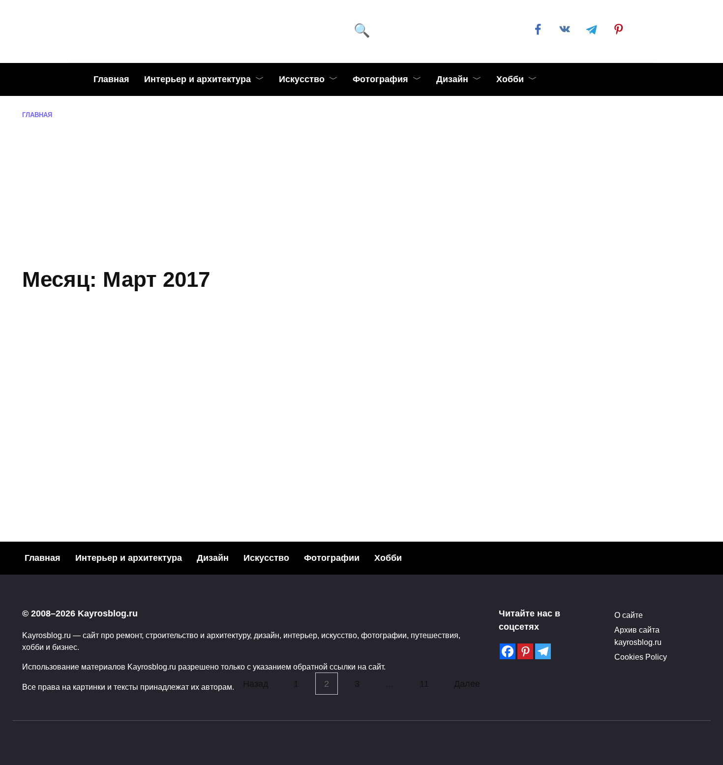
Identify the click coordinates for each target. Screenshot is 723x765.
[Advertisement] (361, 194)
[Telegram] (543, 651)
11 (424, 684)
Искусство (302, 79)
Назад (256, 684)
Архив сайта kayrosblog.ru (638, 635)
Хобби (510, 79)
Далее (467, 684)
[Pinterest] (525, 651)
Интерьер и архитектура (197, 79)
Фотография (380, 79)
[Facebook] (507, 651)
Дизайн (452, 79)
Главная (111, 79)
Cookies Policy (640, 656)
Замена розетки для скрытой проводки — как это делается (184, 468)
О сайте (628, 615)
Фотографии (332, 558)
